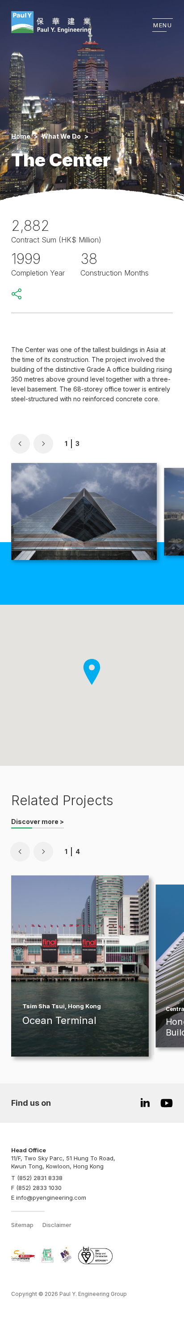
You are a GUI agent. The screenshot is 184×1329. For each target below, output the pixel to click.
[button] (20, 444)
